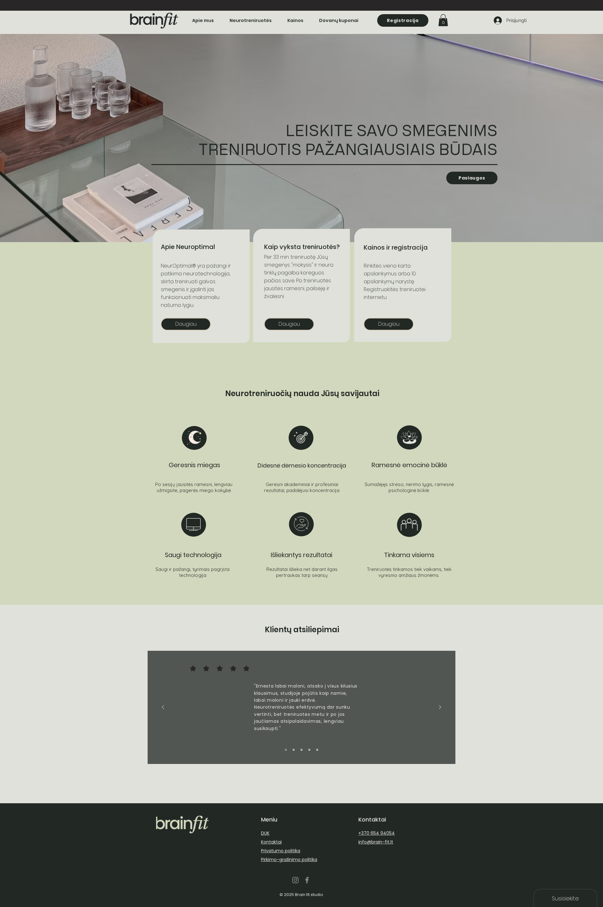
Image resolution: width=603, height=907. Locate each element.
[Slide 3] (301, 750)
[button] (443, 20)
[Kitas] (440, 707)
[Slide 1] (286, 750)
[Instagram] (295, 880)
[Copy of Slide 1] (309, 750)
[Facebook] (307, 880)
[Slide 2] (294, 750)
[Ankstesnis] (163, 707)
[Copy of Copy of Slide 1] (317, 750)
